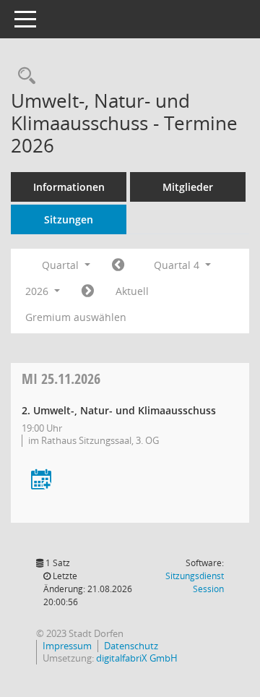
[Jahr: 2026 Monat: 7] (118, 265)
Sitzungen (68, 219)
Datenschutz (131, 645)
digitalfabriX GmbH (137, 657)
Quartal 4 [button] (178, 265)
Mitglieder (187, 187)
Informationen (69, 187)
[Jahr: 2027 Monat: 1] (88, 291)
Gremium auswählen (75, 317)
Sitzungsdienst (194, 582)
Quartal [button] (62, 265)
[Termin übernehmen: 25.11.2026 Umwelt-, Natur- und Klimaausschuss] (41, 480)
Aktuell (132, 291)
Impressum (67, 645)
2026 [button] (38, 291)
